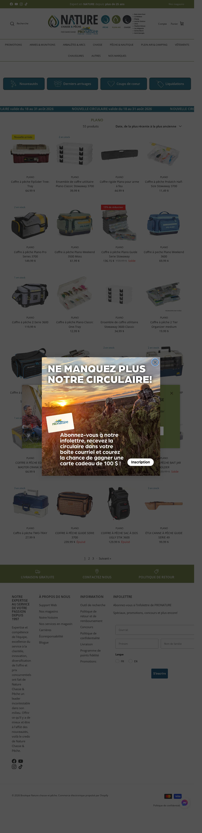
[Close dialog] (155, 362)
